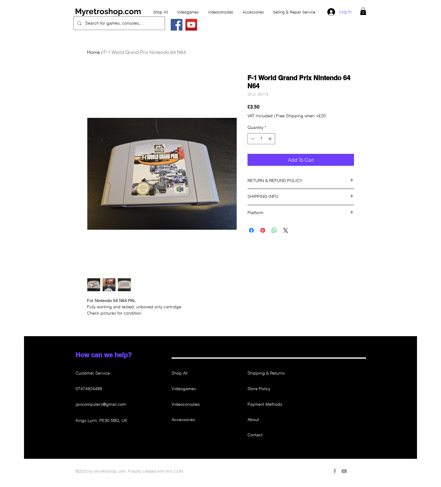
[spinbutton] (261, 138)
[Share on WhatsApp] (274, 230)
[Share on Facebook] (251, 230)
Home (93, 52)
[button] (363, 11)
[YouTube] (191, 25)
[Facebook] (176, 25)
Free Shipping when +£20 (301, 115)
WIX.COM (174, 471)
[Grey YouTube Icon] (344, 471)
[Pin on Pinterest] (262, 230)
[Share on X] (285, 230)
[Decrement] (252, 138)
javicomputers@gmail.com (101, 404)
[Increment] (270, 138)
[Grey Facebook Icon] (335, 471)
